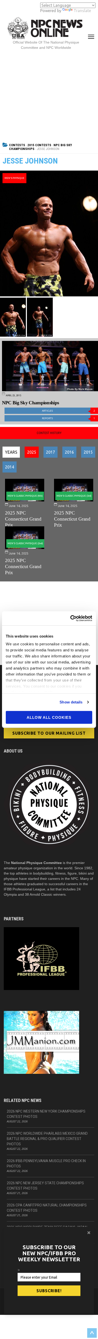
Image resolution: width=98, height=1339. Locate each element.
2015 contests (39, 145)
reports (68, 418)
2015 (88, 452)
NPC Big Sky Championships (30, 402)
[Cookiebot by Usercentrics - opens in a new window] (70, 618)
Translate (82, 10)
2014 (9, 467)
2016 (69, 452)
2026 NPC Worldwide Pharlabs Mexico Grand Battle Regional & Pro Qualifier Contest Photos (47, 1138)
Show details (71, 702)
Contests (17, 145)
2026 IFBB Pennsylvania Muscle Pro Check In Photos (46, 1163)
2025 (31, 452)
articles (68, 410)
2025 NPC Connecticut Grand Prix (23, 519)
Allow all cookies (49, 717)
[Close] (89, 1232)
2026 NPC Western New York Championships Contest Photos (46, 1114)
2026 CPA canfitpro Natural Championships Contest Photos (47, 1207)
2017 (50, 452)
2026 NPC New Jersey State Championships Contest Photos (45, 1185)
